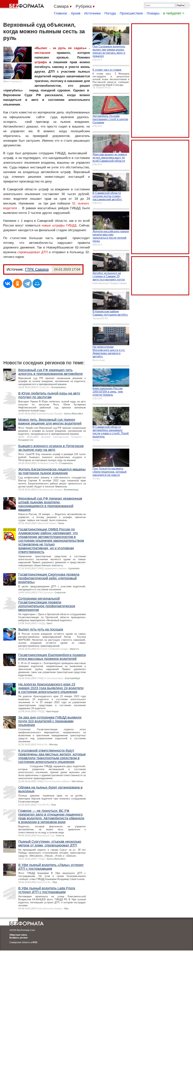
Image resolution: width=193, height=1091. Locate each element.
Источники (92, 13)
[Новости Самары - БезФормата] (22, 4)
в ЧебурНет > (173, 13)
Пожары (153, 13)
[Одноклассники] (17, 283)
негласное (42, 53)
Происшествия (131, 13)
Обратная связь (18, 935)
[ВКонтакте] (7, 283)
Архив (75, 13)
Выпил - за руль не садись (60, 48)
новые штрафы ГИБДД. (60, 225)
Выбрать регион (18, 937)
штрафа (40, 62)
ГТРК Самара (37, 269)
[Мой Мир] (37, 283)
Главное (60, 13)
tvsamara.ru (16, 81)
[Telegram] (27, 283)
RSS (35, 942)
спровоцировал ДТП (33, 252)
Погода (110, 13)
